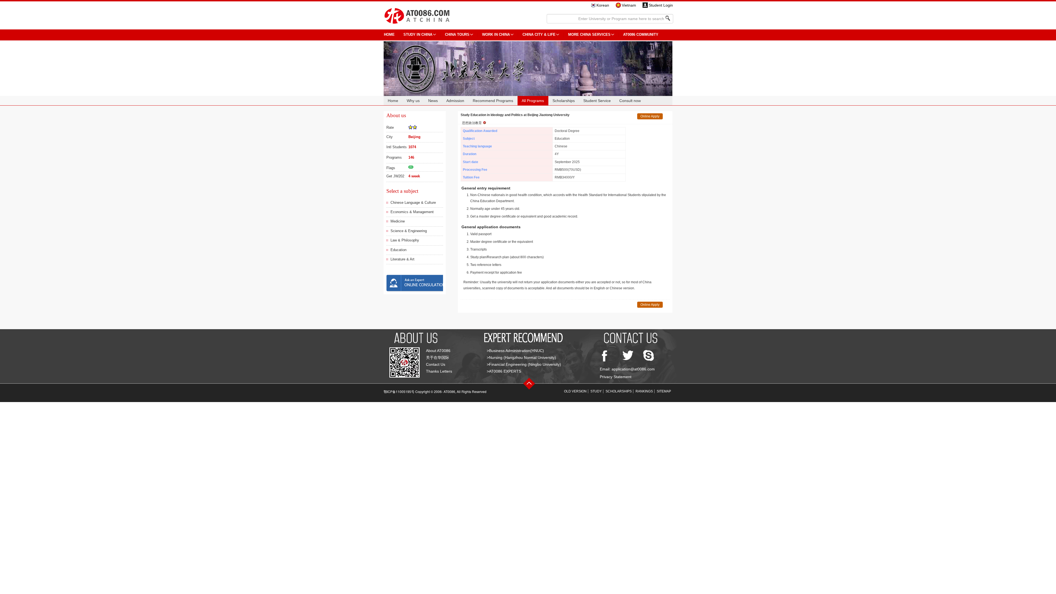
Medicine (398, 221)
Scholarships (563, 100)
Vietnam (629, 5)
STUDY (596, 391)
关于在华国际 (437, 357)
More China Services (589, 34)
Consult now (630, 100)
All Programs (533, 100)
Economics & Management (412, 212)
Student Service (597, 100)
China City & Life (539, 34)
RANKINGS (644, 391)
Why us (413, 100)
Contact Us (435, 364)
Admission (455, 100)
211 (411, 167)
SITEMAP (664, 391)
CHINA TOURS (457, 34)
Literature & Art (402, 259)
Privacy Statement (615, 377)
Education (398, 250)
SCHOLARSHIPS (619, 391)
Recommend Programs (493, 100)
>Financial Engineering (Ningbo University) (524, 364)
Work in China (496, 34)
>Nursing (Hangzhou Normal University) (521, 357)
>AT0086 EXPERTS (504, 371)
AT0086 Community (640, 34)
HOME (389, 34)
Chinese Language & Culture (413, 202)
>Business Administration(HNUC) (515, 350)
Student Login (661, 5)
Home (393, 100)
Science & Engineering (409, 231)
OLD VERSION (575, 391)
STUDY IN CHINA (417, 34)
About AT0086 (438, 350)
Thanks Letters (439, 371)
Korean (602, 5)
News (433, 100)
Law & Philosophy (405, 240)
